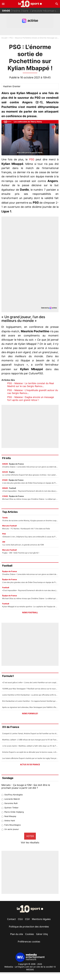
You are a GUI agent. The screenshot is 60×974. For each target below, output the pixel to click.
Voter (30, 836)
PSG (11, 38)
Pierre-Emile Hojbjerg (14, 812)
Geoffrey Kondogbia (13, 794)
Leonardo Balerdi (12, 799)
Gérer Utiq (42, 934)
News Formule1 (30, 713)
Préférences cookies (29, 941)
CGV (27, 919)
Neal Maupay (10, 816)
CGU (20, 919)
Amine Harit (9, 820)
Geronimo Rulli (10, 803)
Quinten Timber (11, 807)
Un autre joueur (11, 829)
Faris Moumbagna (12, 825)
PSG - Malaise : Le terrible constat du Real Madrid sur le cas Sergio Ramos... (30, 385)
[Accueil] (30, 4)
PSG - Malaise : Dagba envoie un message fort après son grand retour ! (30, 398)
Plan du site (16, 934)
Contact (11, 919)
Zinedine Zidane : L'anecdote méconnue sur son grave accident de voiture (31, 10)
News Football (30, 612)
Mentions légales (41, 919)
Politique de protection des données (29, 926)
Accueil (4, 38)
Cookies (29, 934)
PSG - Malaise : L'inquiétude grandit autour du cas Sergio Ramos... (32, 391)
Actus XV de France (30, 764)
